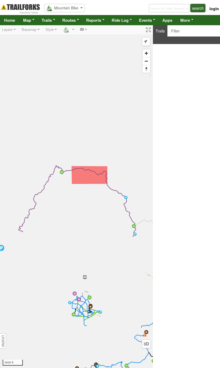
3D (146, 344)
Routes (69, 20)
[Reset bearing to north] (146, 69)
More (185, 20)
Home (9, 20)
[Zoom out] (146, 61)
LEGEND (3, 341)
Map (27, 20)
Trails (47, 20)
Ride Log (120, 20)
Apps (167, 20)
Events (145, 20)
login (214, 8)
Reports (93, 20)
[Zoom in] (146, 53)
